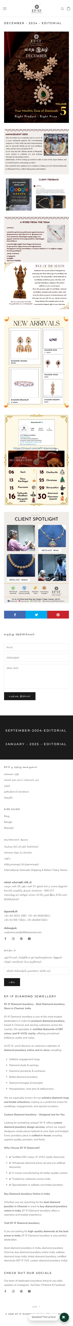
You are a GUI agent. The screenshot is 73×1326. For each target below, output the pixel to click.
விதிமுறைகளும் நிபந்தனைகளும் (21, 864)
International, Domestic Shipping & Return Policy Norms (35, 870)
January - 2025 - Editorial (36, 744)
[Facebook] (5, 938)
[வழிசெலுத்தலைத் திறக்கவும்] (4, 8)
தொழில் (8, 797)
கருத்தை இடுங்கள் (20, 696)
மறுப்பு (7, 858)
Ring (6, 816)
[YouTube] (29, 938)
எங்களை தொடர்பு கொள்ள (18, 852)
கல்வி (7, 786)
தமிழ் (35, 1306)
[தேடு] (62, 8)
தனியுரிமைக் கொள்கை (16, 791)
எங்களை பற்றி (11, 774)
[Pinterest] (21, 938)
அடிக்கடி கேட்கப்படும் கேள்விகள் (21, 846)
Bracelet (8, 828)
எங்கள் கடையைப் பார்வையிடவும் (21, 780)
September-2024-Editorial (36, 730)
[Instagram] (13, 938)
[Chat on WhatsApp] (64, 1317)
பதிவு (12, 982)
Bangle (8, 822)
